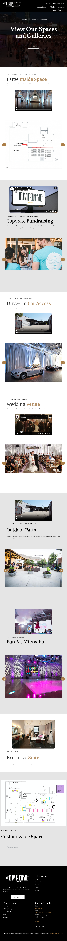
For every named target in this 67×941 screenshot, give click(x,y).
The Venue (57, 4)
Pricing (61, 7)
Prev (4, 144)
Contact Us (34, 46)
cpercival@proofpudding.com (43, 912)
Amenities (41, 7)
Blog (54, 10)
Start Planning (18, 897)
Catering (5, 906)
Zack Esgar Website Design (56, 933)
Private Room (39, 884)
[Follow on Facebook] (36, 926)
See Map (37, 921)
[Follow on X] (39, 926)
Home (48, 4)
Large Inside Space (40, 879)
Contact (61, 10)
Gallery (53, 7)
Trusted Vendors (7, 911)
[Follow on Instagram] (43, 926)
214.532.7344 (38, 908)
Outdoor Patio (39, 882)
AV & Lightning (7, 909)
